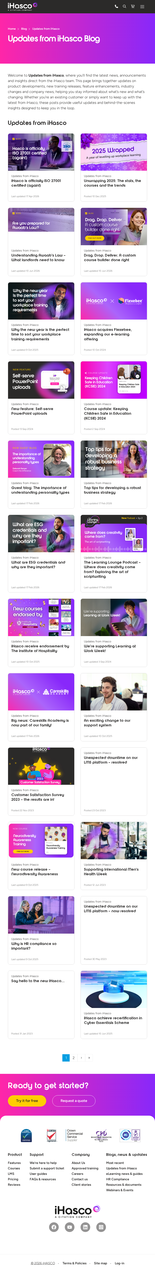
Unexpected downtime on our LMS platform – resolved (111, 760)
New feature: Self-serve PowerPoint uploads (32, 411)
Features (14, 1163)
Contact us (80, 1179)
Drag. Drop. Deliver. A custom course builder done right (110, 258)
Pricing (13, 1179)
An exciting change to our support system (107, 723)
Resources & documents (123, 1185)
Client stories (81, 1185)
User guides (38, 1174)
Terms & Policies (74, 1263)
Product (15, 1155)
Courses (14, 1168)
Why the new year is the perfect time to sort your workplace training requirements (40, 335)
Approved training (85, 1168)
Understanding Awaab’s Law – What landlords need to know (38, 258)
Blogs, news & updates (126, 1155)
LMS (11, 1174)
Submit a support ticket (47, 1168)
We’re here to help (43, 1163)
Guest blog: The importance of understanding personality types (40, 490)
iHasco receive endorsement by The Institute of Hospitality (40, 648)
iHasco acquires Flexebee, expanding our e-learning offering (108, 335)
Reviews (14, 1185)
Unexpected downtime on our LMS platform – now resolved (111, 909)
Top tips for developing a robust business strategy (112, 490)
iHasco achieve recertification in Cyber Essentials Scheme (113, 1020)
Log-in (119, 1263)
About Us (78, 1163)
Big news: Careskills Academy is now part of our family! (40, 723)
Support (37, 1155)
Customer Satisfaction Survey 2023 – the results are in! (37, 797)
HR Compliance (117, 1179)
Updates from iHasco (121, 1168)
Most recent (115, 1163)
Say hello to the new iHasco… (38, 981)
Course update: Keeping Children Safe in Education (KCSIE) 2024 (107, 414)
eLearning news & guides (124, 1174)
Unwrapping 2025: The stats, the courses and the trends (112, 183)
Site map (100, 1263)
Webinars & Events (119, 1190)
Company (81, 1155)
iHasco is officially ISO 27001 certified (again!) (36, 183)
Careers (77, 1174)
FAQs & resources (43, 1179)
